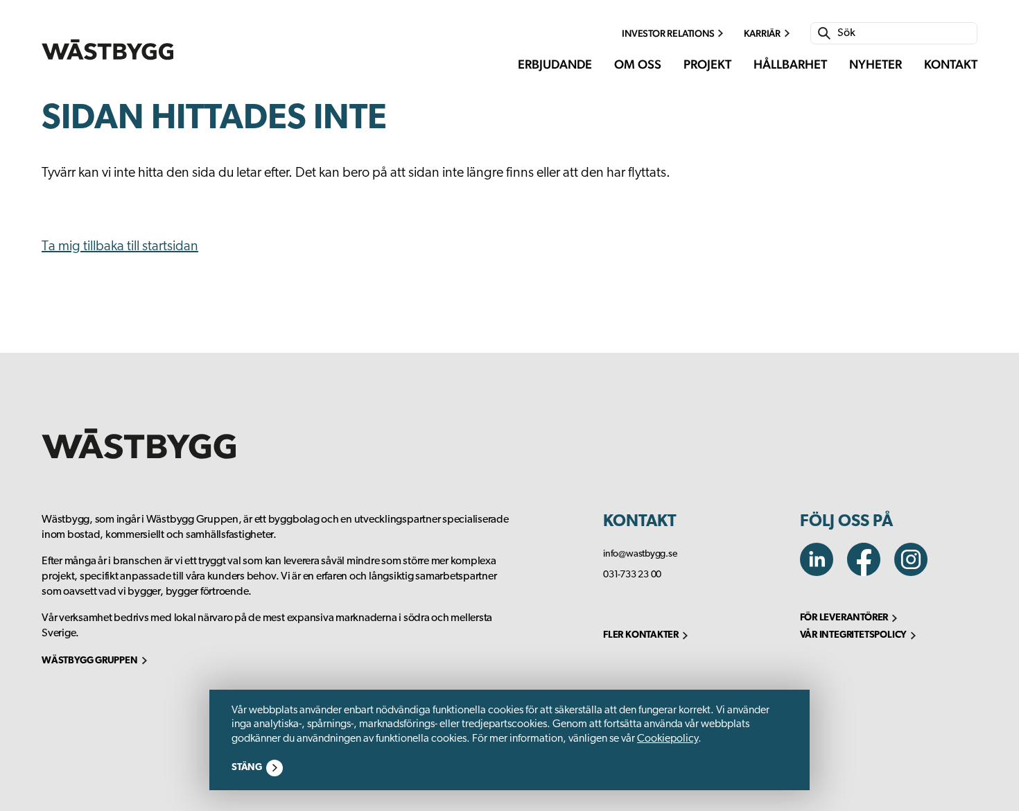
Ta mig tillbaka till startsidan (120, 247)
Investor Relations (668, 33)
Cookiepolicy (667, 738)
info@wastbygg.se (640, 554)
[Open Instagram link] (916, 572)
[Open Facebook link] (870, 572)
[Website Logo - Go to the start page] (107, 49)
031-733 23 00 (632, 575)
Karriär (762, 33)
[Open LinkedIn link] (823, 572)
